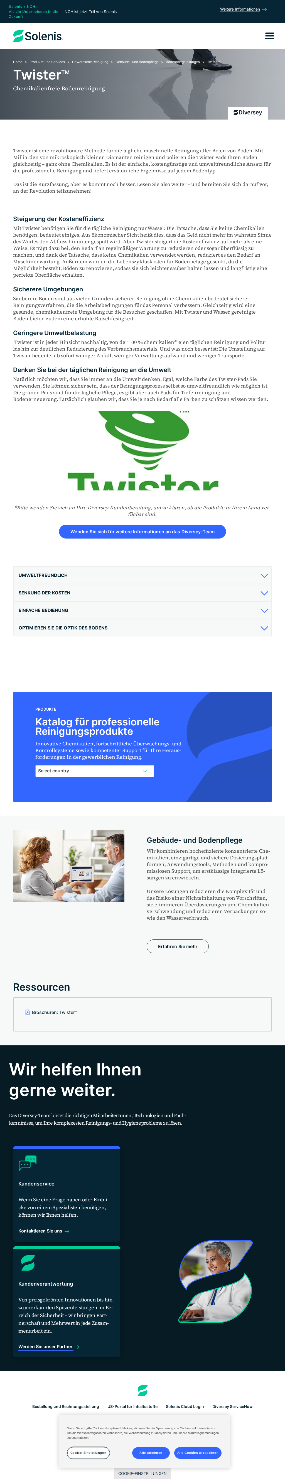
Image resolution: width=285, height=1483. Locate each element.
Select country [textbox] (53, 770)
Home (17, 62)
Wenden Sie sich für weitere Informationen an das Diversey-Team (142, 531)
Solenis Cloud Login (185, 1406)
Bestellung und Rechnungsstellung (65, 1406)
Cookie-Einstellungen (142, 1473)
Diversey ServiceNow (232, 1406)
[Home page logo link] (142, 1390)
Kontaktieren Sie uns (40, 1231)
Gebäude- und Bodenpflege (137, 62)
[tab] (142, 575)
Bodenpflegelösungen (183, 62)
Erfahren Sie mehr (177, 946)
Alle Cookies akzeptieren (198, 1453)
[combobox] (94, 771)
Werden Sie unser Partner (45, 1346)
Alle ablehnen (150, 1453)
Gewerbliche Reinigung (90, 62)
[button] (141, 575)
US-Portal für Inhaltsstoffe (132, 1406)
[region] (144, 1441)
